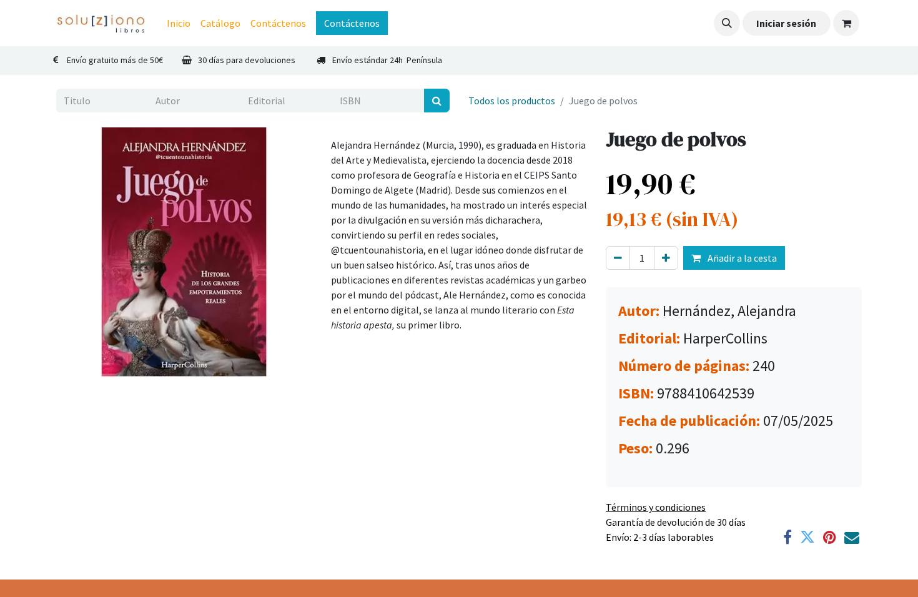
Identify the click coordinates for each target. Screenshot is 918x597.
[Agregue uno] (666, 258)
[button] (727, 23)
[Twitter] (807, 537)
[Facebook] (787, 537)
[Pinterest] (829, 537)
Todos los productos (511, 100)
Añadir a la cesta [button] (741, 258)
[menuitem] (178, 23)
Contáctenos (352, 23)
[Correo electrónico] (851, 537)
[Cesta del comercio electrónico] (846, 23)
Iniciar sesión (786, 23)
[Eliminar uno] (618, 258)
